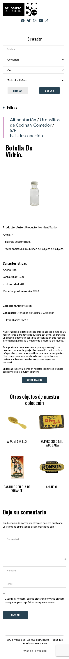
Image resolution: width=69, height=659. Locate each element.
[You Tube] (41, 21)
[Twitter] (29, 21)
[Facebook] (23, 21)
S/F (13, 130)
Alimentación (23, 119)
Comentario (34, 380)
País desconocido (26, 135)
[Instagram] (34, 21)
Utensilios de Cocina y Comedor (35, 122)
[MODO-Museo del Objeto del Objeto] (20, 9)
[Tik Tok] (46, 21)
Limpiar (17, 90)
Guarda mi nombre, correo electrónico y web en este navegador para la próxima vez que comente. (35, 600)
